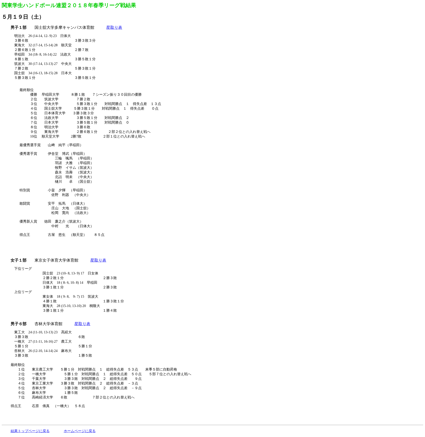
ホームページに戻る (80, 431)
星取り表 (114, 27)
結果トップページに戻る (30, 431)
